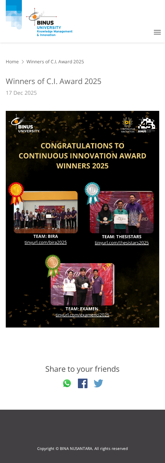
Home (12, 61)
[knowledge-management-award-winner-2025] (82, 219)
